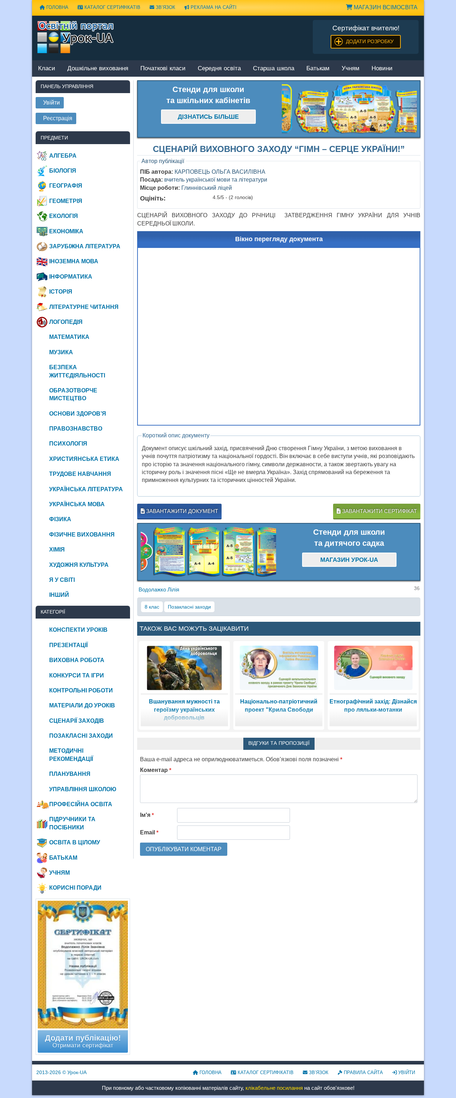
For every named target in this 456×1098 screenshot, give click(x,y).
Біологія (62, 171)
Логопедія (66, 322)
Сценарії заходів (76, 721)
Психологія (68, 444)
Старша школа (273, 68)
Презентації (68, 645)
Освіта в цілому (74, 842)
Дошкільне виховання (97, 68)
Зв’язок (164, 7)
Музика (61, 352)
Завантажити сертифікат (379, 511)
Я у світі (62, 580)
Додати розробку (370, 41)
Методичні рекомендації (71, 755)
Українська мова (77, 504)
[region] (349, 109)
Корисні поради (75, 888)
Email (149, 832)
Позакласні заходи (189, 607)
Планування (69, 774)
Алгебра (63, 156)
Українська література (86, 489)
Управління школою (82, 789)
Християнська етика (84, 459)
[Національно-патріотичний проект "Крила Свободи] (279, 668)
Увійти (406, 1072)
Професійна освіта (80, 804)
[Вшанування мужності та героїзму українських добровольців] (184, 668)
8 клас (152, 607)
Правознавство (75, 429)
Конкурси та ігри (76, 675)
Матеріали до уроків (82, 705)
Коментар (155, 770)
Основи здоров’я (77, 414)
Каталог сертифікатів (111, 7)
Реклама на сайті (213, 7)
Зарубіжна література (84, 246)
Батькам (318, 68)
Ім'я (147, 815)
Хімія (57, 550)
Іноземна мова (73, 261)
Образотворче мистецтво (73, 394)
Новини (382, 68)
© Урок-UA (61, 1072)
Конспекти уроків (78, 630)
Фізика (60, 519)
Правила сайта (362, 1072)
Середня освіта (219, 68)
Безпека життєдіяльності (77, 371)
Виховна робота (76, 660)
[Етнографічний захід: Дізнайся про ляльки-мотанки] (373, 668)
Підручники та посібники (72, 823)
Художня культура (79, 565)
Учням (350, 68)
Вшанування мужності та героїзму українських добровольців (184, 709)
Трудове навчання (80, 474)
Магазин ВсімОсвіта (385, 7)
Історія (60, 292)
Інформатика (70, 277)
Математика (69, 337)
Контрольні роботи (81, 690)
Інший (59, 595)
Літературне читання (84, 307)
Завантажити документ (181, 511)
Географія (65, 186)
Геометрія (65, 201)
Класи (46, 68)
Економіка (66, 231)
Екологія (63, 216)
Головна (56, 7)
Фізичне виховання (82, 535)
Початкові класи (163, 68)
